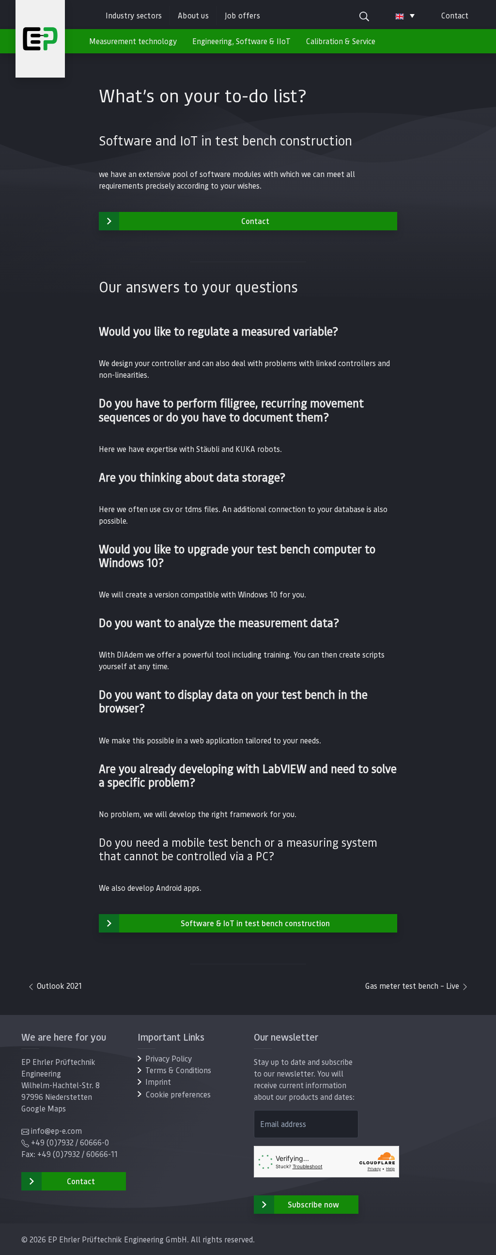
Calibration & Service (340, 41)
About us (193, 15)
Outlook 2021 (58, 986)
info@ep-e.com (56, 1131)
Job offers (242, 15)
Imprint (158, 1082)
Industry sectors (134, 15)
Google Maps (43, 1108)
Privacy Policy (168, 1058)
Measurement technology (133, 41)
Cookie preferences (178, 1094)
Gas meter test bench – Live (413, 986)
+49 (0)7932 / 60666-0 (70, 1142)
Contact (454, 15)
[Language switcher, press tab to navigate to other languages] (404, 15)
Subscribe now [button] (313, 1204)
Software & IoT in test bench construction (255, 923)
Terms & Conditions (178, 1070)
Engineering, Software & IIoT (241, 41)
